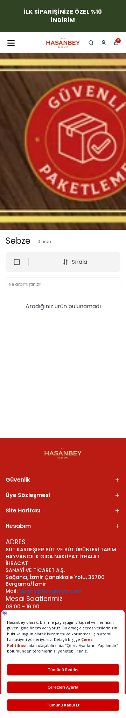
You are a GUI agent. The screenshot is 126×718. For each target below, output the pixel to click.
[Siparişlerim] (103, 43)
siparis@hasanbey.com (50, 590)
